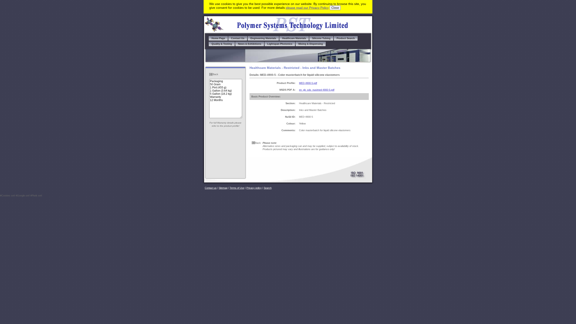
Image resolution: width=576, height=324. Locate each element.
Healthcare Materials (294, 38)
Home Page (218, 38)
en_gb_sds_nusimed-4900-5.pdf (316, 89)
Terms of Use (237, 188)
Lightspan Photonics (279, 44)
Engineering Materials (263, 38)
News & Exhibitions (249, 44)
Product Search (346, 38)
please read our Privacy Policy (307, 7)
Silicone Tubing (321, 38)
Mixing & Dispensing (310, 44)
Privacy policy (254, 188)
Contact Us (237, 38)
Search (268, 188)
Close (335, 7)
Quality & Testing (222, 44)
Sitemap (223, 188)
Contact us (211, 188)
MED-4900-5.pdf (308, 83)
